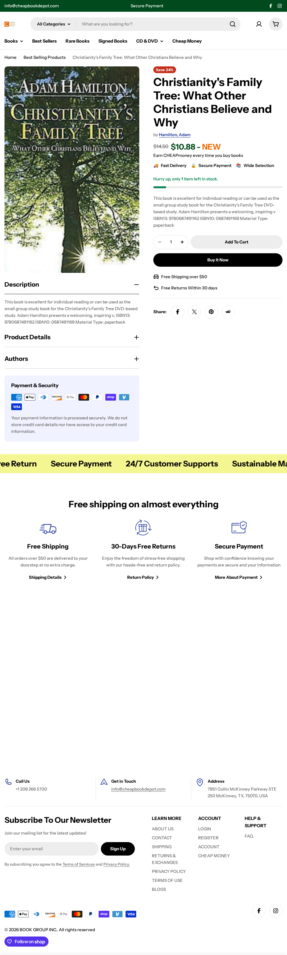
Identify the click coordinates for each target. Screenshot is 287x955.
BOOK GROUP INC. (38, 929)
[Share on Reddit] (228, 312)
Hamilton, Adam (175, 134)
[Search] (232, 24)
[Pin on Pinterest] (211, 312)
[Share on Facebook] (177, 312)
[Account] (259, 24)
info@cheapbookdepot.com (31, 5)
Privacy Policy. (116, 864)
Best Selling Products (45, 57)
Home (10, 57)
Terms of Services (79, 864)
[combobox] (135, 24)
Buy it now (217, 259)
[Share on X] (194, 312)
